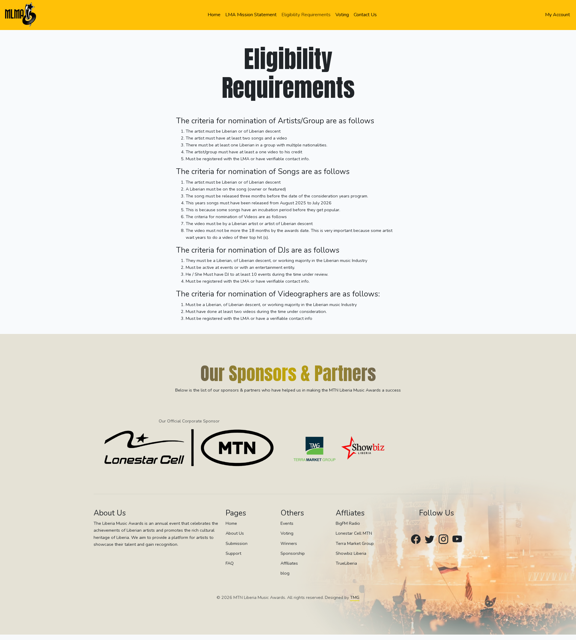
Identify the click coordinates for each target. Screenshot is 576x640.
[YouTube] (457, 539)
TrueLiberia (346, 563)
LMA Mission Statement (251, 14)
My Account (557, 14)
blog (285, 573)
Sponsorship (292, 553)
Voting (342, 14)
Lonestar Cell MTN (354, 533)
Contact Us (365, 14)
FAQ (230, 563)
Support (233, 553)
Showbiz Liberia (351, 553)
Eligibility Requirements (306, 14)
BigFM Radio (348, 523)
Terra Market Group (355, 543)
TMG (354, 597)
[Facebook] (416, 539)
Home (214, 14)
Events (286, 523)
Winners (288, 543)
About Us (235, 533)
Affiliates (289, 563)
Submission (237, 543)
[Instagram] (443, 539)
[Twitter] (429, 539)
